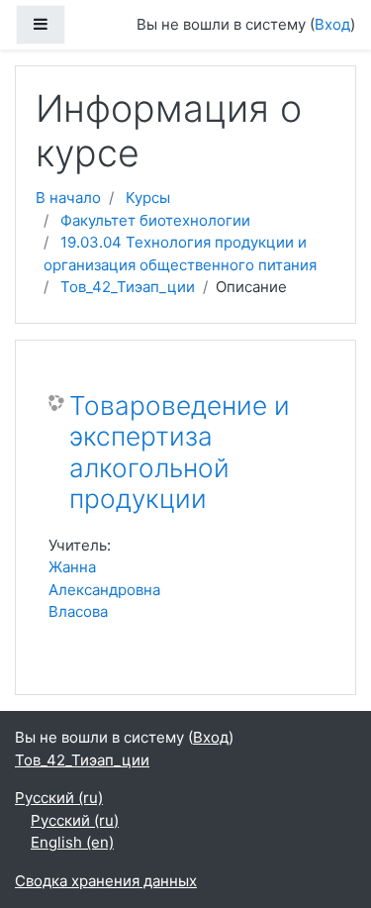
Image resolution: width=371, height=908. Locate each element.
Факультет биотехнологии (155, 220)
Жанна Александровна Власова (104, 589)
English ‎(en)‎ (72, 842)
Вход (332, 24)
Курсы (148, 197)
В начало (68, 197)
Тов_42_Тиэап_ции (127, 286)
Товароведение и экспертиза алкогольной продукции (179, 452)
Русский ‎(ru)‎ (59, 797)
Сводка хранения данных (106, 880)
